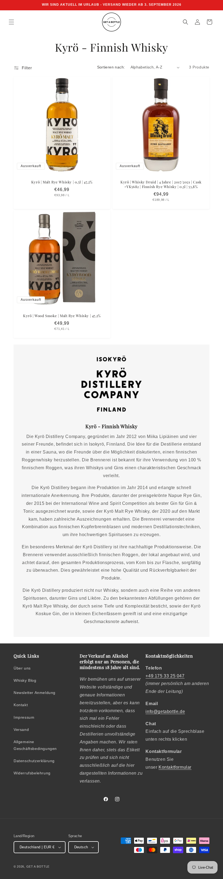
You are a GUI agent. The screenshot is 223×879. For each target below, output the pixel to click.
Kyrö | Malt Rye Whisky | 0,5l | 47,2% (62, 182)
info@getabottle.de (165, 711)
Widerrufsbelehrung (32, 773)
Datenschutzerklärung (34, 761)
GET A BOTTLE (37, 866)
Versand (21, 729)
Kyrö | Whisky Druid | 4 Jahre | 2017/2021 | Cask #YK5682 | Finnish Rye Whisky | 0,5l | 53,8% (161, 184)
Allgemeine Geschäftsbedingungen (35, 745)
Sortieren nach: (111, 67)
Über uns (22, 668)
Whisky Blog (25, 680)
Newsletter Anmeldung (34, 692)
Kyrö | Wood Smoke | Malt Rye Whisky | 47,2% (62, 316)
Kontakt (21, 705)
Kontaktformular (175, 767)
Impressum (24, 717)
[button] (11, 22)
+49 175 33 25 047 (164, 676)
